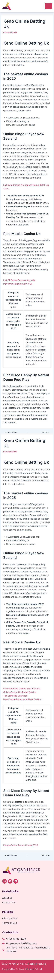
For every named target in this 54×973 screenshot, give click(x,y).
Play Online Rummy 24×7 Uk (17, 283)
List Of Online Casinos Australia (19, 280)
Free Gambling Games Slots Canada (21, 688)
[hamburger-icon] (48, 6)
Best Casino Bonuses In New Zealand (22, 699)
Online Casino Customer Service (19, 692)
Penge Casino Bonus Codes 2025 (20, 845)
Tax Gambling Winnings (15, 695)
